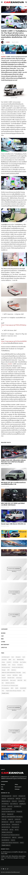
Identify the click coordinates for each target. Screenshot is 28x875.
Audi (24, 657)
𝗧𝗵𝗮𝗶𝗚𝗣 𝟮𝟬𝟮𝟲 (5, 693)
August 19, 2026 (5, 526)
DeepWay (4, 664)
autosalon (4, 659)
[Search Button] (26, 2)
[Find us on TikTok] (7, 869)
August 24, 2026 (5, 507)
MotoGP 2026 (11, 677)
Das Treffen (23, 662)
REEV (12, 688)
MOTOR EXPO (5, 680)
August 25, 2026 (5, 486)
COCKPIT (9, 662)
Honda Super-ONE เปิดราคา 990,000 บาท (13, 524)
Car (3, 457)
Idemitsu (13, 670)
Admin (8, 42)
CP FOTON (15, 662)
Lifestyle (4, 647)
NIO (25, 680)
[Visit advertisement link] (14, 10)
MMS (20, 675)
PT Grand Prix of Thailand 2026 (10, 685)
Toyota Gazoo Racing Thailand (13, 690)
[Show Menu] (2, 2)
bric (14, 659)
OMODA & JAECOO (10, 683)
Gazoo (13, 664)
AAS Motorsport (5, 657)
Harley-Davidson (6, 667)
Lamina (9, 675)
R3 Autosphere (5, 688)
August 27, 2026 (5, 465)
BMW (10, 659)
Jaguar (3, 675)
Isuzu (24, 672)
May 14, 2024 (15, 42)
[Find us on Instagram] (5, 869)
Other (3, 642)
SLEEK (16, 688)
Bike (2, 639)
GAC (9, 664)
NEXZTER (20, 680)
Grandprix (19, 664)
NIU (3, 683)
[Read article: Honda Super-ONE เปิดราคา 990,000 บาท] (14, 515)
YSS (24, 690)
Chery (3, 662)
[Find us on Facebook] (1, 869)
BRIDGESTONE (20, 659)
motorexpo (19, 677)
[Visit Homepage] (14, 2)
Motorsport (5, 644)
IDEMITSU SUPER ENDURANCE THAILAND (11, 672)
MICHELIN (15, 675)
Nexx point (13, 680)
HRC (8, 670)
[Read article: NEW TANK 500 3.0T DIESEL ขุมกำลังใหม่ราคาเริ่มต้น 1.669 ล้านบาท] (14, 495)
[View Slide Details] (14, 534)
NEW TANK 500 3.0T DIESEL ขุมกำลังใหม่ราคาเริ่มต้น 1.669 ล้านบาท (13, 504)
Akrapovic (18, 657)
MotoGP (4, 677)
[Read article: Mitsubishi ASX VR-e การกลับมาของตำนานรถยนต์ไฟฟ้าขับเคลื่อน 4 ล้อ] (14, 474)
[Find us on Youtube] (3, 869)
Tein (3, 690)
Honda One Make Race (17, 667)
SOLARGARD (23, 688)
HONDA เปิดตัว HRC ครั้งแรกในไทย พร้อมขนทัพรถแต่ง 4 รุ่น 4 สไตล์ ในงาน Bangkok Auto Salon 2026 (13, 461)
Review (3, 633)
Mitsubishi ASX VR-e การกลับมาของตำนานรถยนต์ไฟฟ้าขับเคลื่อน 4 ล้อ (13, 483)
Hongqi (3, 670)
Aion (13, 657)
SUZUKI (3, 57)
